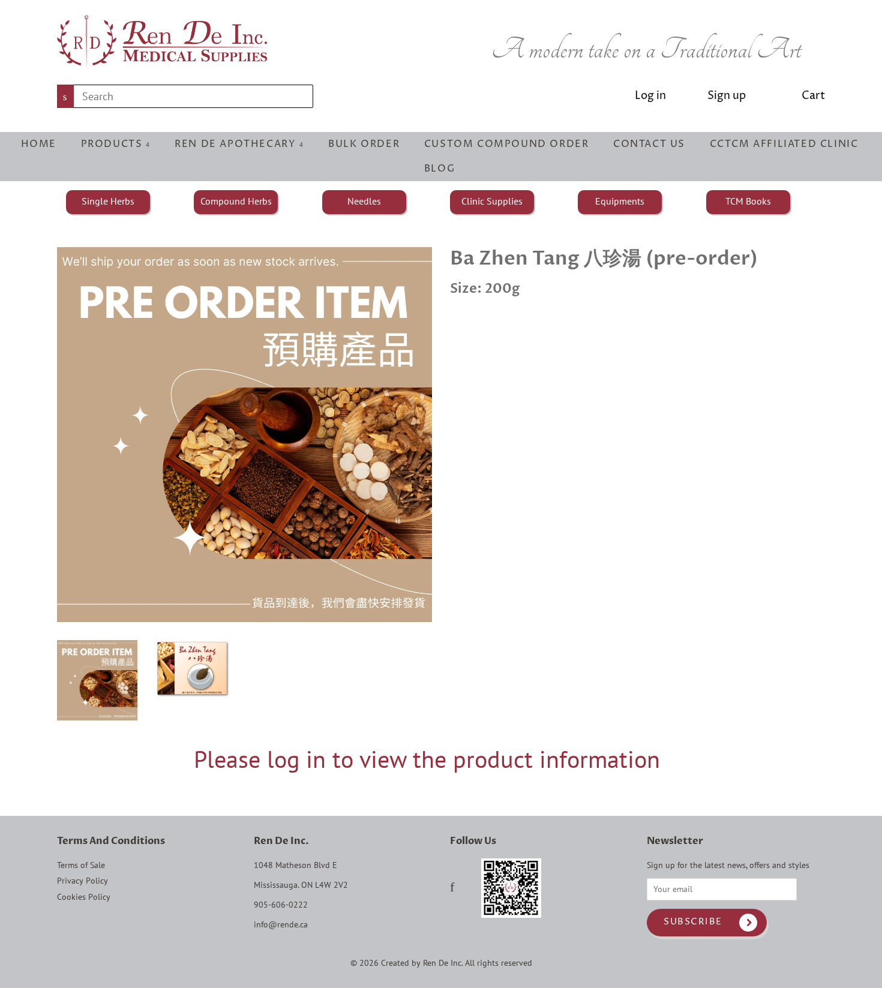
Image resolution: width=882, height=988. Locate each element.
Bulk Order (364, 144)
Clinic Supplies (492, 201)
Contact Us (649, 144)
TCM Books (748, 201)
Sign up (726, 95)
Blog (439, 168)
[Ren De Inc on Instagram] (468, 888)
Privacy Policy (82, 880)
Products (113, 144)
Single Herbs (108, 201)
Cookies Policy (83, 896)
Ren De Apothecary (237, 144)
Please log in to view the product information (427, 758)
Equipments (619, 201)
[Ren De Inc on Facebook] (452, 888)
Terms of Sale (81, 865)
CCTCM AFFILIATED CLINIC (784, 144)
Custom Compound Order (506, 144)
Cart (813, 95)
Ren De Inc (442, 962)
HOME (38, 144)
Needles (364, 201)
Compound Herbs (236, 201)
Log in (650, 95)
